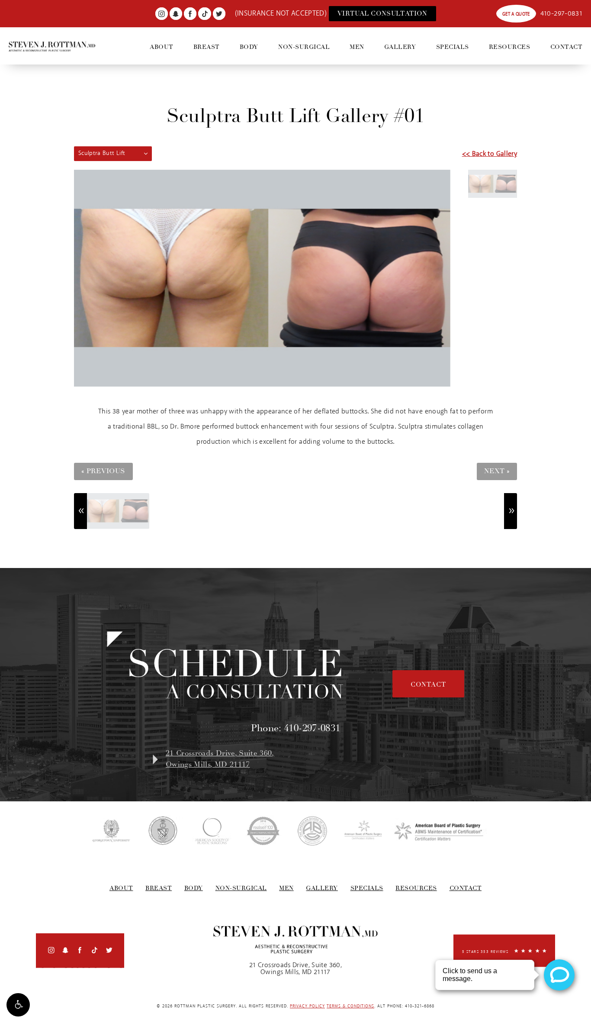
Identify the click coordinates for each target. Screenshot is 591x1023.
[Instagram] (161, 13)
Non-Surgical (304, 47)
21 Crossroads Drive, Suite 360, (220, 759)
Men (357, 47)
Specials (452, 47)
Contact (566, 47)
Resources (509, 47)
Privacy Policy (307, 1006)
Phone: (295, 728)
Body (249, 47)
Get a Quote (516, 14)
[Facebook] (190, 13)
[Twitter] (219, 13)
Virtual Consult (382, 13)
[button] (18, 1005)
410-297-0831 (561, 13)
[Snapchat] (176, 13)
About (161, 47)
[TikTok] (204, 13)
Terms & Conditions (350, 1006)
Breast (206, 47)
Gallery (400, 47)
